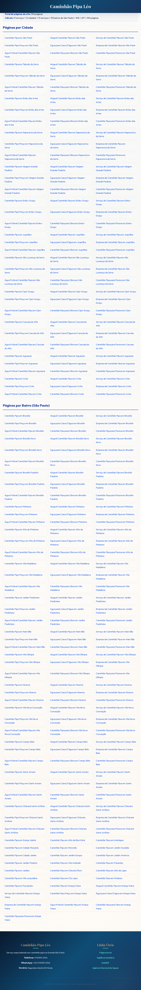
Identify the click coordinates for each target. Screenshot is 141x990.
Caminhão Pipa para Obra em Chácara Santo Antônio (68, 830)
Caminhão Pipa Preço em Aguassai (21, 363)
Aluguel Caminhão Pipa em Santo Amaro (69, 772)
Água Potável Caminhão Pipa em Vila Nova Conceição (22, 732)
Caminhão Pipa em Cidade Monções (22, 847)
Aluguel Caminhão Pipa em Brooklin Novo (69, 438)
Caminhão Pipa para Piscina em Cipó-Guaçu (113, 312)
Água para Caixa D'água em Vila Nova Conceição (68, 721)
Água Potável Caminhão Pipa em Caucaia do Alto (24, 346)
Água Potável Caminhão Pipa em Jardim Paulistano (24, 622)
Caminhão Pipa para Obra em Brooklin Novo (68, 463)
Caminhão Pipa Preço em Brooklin (20, 423)
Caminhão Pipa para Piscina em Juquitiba (115, 249)
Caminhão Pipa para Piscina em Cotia (113, 394)
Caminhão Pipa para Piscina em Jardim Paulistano (114, 622)
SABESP (105, 962)
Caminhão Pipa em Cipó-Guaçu (19, 291)
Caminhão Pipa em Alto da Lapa (111, 870)
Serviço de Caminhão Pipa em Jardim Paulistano (113, 599)
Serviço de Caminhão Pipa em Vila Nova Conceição (115, 709)
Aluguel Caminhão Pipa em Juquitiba (67, 234)
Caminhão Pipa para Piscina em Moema (114, 700)
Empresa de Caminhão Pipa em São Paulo (115, 45)
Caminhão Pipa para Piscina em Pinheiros (115, 522)
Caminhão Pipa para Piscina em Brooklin (114, 431)
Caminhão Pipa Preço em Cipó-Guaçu (22, 299)
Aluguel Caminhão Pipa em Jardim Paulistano (66, 599)
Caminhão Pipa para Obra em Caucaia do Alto (69, 346)
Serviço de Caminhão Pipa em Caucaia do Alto (115, 323)
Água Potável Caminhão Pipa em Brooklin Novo (24, 463)
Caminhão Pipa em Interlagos (110, 840)
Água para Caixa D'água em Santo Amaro (70, 783)
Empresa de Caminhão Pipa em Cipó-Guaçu (113, 301)
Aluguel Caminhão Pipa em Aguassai (67, 356)
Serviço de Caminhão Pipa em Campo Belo (116, 741)
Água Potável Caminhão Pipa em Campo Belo (24, 762)
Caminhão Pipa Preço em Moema (20, 692)
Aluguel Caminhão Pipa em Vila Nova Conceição (67, 709)
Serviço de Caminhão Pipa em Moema (114, 684)
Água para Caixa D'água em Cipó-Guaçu (69, 299)
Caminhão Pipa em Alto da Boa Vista (67, 840)
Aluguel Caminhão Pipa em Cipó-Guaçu (68, 291)
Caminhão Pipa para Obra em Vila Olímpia (70, 673)
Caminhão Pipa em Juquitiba (18, 234)
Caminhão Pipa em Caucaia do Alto (21, 321)
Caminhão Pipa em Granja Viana (65, 885)
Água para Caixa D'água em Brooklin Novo (70, 450)
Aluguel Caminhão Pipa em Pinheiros (67, 506)
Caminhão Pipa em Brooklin (17, 415)
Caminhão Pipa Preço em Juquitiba (21, 242)
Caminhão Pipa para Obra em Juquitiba (68, 249)
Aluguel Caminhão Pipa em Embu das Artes (67, 100)
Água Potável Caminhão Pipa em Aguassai (25, 371)
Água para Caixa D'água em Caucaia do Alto (69, 335)
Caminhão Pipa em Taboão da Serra (22, 64)
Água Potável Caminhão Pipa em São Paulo (22, 55)
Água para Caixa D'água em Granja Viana (115, 893)
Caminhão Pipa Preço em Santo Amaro (23, 783)
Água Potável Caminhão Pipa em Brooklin (24, 431)
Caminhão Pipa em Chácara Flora (66, 870)
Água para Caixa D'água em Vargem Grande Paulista (67, 179)
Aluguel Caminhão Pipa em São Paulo (67, 37)
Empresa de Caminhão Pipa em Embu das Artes (115, 111)
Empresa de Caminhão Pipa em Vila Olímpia (112, 664)
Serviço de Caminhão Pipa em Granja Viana (22, 895)
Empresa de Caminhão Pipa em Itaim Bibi (115, 639)
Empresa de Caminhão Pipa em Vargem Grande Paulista (114, 179)
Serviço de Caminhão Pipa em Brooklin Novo (114, 440)
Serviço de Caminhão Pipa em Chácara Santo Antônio (114, 808)
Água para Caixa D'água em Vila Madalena (70, 574)
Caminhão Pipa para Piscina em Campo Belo (114, 762)
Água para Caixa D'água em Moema (67, 692)
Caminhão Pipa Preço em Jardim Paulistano (20, 611)
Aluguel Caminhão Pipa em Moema (66, 684)
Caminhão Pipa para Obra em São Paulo (69, 53)
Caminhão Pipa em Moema (17, 684)
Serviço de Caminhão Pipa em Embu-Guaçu (113, 202)
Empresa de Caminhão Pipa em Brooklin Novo (114, 452)
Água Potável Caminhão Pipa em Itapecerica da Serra (20, 157)
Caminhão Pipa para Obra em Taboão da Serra (69, 89)
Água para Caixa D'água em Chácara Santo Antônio (67, 819)
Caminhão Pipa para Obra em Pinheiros (68, 522)
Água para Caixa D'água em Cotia (66, 386)
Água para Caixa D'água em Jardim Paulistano (67, 611)
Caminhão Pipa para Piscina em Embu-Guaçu (114, 225)
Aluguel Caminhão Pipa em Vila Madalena (69, 563)
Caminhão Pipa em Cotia (16, 378)
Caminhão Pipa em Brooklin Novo (20, 438)
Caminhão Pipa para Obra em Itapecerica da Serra (70, 157)
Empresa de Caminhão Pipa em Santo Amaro (113, 785)
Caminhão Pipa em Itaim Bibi (18, 631)
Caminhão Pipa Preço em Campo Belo (22, 749)
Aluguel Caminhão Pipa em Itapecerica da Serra (70, 134)
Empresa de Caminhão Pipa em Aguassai (115, 363)
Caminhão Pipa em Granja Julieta (20, 840)
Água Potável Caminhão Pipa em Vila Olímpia (22, 675)
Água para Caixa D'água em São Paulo (68, 45)
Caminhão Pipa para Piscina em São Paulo (115, 53)
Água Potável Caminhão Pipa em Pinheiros (25, 522)
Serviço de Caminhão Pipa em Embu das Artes (115, 100)
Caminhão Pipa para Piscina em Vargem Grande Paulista (114, 191)
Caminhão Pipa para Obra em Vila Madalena (66, 588)
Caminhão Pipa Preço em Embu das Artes (24, 109)
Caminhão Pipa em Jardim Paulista (21, 863)
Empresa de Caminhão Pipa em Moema (114, 692)
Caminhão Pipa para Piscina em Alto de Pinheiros (114, 554)
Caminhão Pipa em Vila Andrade (65, 863)
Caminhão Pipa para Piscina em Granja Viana (23, 918)
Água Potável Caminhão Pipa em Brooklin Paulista (24, 497)
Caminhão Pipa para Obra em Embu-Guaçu (67, 225)
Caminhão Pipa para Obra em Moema (68, 700)
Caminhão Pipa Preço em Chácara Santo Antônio (24, 819)
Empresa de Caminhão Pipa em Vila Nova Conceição (115, 721)
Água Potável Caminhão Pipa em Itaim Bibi (25, 647)
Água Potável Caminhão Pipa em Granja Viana (69, 906)
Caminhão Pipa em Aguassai (18, 356)
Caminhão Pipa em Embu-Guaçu (20, 200)
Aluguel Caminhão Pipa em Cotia (65, 378)
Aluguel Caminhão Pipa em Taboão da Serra (68, 66)
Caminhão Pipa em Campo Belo (19, 741)
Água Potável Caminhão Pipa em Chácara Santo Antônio (24, 830)
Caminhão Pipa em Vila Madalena (20, 563)
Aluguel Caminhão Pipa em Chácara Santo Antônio (70, 808)
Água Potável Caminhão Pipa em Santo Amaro (23, 796)
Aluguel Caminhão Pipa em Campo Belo (69, 741)
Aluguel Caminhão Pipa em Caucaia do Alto (68, 323)
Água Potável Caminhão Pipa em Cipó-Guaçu (23, 312)
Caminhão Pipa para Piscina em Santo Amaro (113, 796)
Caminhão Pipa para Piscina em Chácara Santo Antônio (115, 830)
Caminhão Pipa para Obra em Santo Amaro (67, 796)
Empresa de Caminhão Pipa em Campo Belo (114, 751)
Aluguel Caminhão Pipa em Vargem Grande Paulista (66, 168)
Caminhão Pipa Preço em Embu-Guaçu (23, 211)
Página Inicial (105, 952)
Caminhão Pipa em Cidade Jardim (20, 855)
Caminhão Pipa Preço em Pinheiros (21, 514)
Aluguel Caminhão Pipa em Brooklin (66, 415)
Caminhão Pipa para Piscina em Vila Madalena (112, 588)
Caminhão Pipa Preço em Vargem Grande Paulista (24, 179)
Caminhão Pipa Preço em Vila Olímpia (22, 662)
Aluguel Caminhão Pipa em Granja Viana (115, 885)
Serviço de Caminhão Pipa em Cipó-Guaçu (116, 291)
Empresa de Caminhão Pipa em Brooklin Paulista (114, 486)
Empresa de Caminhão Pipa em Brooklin (114, 423)
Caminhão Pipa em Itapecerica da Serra (23, 132)
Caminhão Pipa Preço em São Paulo (21, 45)
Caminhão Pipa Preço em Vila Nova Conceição (21, 721)
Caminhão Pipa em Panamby (109, 863)
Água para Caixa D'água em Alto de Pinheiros (67, 542)
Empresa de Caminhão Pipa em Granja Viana (23, 906)
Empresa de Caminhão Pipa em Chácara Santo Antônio (115, 819)
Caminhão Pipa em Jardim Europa (66, 855)
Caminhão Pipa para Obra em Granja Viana (113, 906)
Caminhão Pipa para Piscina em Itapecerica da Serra (110, 157)
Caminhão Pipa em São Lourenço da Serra (24, 257)
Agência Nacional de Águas (105, 968)
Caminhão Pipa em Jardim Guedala (112, 847)
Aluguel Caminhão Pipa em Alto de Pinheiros (66, 531)
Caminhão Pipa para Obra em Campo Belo (70, 760)
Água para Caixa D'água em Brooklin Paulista (67, 486)
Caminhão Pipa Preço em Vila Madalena (23, 574)
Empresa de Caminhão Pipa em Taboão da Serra (116, 77)
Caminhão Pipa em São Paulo (18, 37)
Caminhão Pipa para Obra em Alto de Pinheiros (68, 554)
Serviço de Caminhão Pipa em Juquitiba (114, 234)
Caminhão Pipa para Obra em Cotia (67, 394)
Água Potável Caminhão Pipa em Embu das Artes (23, 123)
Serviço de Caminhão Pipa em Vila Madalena (112, 565)
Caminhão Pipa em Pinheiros (18, 506)
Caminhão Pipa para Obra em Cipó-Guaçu (70, 310)
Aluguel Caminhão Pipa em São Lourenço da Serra (69, 259)
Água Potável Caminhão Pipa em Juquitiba (25, 249)
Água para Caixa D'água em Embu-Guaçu (70, 211)
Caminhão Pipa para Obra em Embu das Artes (69, 123)
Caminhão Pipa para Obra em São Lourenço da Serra (66, 282)
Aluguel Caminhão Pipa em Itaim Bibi (67, 631)
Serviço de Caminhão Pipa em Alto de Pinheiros (113, 531)
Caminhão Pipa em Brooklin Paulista (21, 472)
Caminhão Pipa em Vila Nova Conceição (23, 707)
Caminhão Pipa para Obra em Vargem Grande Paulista (68, 191)
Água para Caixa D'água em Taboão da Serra (68, 77)
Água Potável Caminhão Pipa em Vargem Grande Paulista (24, 191)
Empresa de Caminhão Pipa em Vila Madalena (112, 576)
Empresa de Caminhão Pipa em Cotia (113, 386)
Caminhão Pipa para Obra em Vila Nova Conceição (69, 732)
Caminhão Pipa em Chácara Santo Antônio (25, 806)
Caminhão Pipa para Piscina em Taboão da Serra (116, 89)
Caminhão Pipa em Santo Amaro (20, 772)
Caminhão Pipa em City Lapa (64, 878)
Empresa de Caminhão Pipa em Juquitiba (115, 242)
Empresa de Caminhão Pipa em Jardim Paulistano (114, 611)
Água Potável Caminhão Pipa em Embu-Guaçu (24, 225)
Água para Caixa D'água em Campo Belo (69, 749)
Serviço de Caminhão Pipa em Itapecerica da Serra (115, 134)
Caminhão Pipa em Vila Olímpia (19, 654)
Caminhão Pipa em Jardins (17, 870)
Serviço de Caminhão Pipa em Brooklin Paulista (114, 474)
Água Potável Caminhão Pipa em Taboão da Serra (24, 89)
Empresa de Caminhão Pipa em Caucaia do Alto (115, 335)
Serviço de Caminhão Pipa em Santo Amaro (113, 774)
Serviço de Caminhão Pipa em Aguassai (114, 356)
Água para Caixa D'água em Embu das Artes (68, 111)
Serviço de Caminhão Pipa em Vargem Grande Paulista (114, 168)
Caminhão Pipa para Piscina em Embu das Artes (115, 123)
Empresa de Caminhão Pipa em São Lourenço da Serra (113, 270)
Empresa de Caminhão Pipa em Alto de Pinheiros (114, 542)
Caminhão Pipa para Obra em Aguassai (68, 371)
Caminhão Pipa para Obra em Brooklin (68, 431)
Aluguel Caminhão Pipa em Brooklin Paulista (66, 474)
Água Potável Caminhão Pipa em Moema (24, 700)
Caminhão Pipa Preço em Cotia (19, 386)
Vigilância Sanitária (105, 957)
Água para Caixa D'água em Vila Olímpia (69, 662)
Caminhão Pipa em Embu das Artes (21, 98)
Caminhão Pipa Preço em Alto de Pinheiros (25, 540)
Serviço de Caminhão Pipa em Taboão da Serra (115, 66)
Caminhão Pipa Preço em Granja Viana (68, 893)
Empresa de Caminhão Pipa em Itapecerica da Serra (110, 145)
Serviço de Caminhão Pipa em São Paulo (115, 37)
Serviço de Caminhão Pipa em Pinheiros (114, 506)
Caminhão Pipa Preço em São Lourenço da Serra (25, 270)
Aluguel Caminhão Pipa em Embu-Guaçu (69, 200)
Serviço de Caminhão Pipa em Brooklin (114, 415)
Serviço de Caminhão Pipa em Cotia (113, 378)
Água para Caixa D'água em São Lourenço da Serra (70, 270)
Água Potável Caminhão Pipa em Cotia (23, 394)
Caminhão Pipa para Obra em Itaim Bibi (68, 647)
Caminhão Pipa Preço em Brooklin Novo (23, 450)
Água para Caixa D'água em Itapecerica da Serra (69, 145)
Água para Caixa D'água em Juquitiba (68, 242)
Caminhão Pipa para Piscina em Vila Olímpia (112, 675)
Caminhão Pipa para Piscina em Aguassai (115, 371)
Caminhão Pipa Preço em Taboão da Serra (25, 75)
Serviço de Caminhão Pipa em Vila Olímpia (116, 654)
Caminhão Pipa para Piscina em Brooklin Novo (114, 463)
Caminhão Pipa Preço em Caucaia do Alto (24, 333)
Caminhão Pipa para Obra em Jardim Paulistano (67, 622)
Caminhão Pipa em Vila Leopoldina (21, 878)
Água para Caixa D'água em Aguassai (68, 363)
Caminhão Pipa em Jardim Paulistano (22, 597)
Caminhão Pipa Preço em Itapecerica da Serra (24, 145)
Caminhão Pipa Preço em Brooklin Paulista (24, 484)
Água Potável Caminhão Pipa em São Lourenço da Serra (22, 282)
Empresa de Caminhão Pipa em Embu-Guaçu (114, 213)
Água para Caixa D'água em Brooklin (67, 423)
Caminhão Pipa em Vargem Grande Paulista (21, 168)
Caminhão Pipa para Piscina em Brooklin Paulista (114, 497)
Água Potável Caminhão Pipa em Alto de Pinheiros (24, 554)
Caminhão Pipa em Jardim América (112, 855)
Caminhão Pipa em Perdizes (109, 878)
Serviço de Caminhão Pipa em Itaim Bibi (114, 631)
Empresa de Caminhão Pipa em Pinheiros (115, 514)
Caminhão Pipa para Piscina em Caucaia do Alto (115, 346)
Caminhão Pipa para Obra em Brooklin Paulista (68, 497)
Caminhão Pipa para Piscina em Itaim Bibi (115, 647)
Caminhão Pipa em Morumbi (63, 847)
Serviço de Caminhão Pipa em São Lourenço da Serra (112, 259)
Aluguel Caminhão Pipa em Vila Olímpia (68, 654)
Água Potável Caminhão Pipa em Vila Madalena (22, 588)
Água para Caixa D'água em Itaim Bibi (68, 639)
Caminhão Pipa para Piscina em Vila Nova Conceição (115, 732)
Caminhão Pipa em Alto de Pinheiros (22, 529)
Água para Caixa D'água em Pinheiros (68, 514)
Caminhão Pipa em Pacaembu (19, 885)
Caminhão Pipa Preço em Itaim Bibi (21, 639)
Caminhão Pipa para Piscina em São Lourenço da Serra (113, 282)
